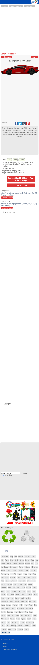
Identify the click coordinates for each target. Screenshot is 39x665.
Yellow (26, 629)
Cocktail (20, 571)
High (34, 591)
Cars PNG (12, 54)
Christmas (34, 567)
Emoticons (22, 581)
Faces (3, 584)
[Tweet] (20, 123)
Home (4, 6)
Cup (29, 574)
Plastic (8, 609)
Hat (19, 591)
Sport (22, 159)
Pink (2, 609)
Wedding (27, 626)
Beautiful (27, 557)
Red (15, 159)
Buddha (21, 564)
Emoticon (14, 581)
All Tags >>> (5, 633)
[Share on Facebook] (16, 123)
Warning (13, 626)
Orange (8, 605)
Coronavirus (5, 574)
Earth (28, 577)
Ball (15, 557)
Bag (11, 557)
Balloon (20, 557)
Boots (22, 560)
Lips (12, 598)
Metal (11, 602)
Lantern (29, 595)
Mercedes (4, 602)
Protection (29, 609)
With (14, 629)
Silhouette (28, 615)
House (3, 595)
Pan (26, 605)
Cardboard (4, 567)
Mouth (17, 602)
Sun (8, 622)
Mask (22, 598)
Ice (8, 595)
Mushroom (24, 602)
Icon (12, 595)
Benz (33, 557)
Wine (9, 629)
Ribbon (21, 612)
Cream (20, 574)
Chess (21, 567)
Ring (26, 612)
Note (34, 602)
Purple (3, 612)
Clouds (14, 571)
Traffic (22, 622)
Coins (26, 571)
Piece (31, 605)
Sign (21, 615)
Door (23, 577)
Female (9, 584)
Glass (18, 588)
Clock (3, 571)
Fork (9, 588)
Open (3, 605)
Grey (2, 591)
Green (34, 588)
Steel (34, 619)
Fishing (20, 584)
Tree (2, 626)
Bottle (27, 560)
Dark (34, 574)
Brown (9, 564)
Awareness (5, 557)
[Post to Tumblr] (24, 123)
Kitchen (17, 595)
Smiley (12, 619)
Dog (19, 577)
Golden (28, 588)
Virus (7, 626)
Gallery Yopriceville (16, 6)
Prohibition (20, 609)
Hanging (13, 591)
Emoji (7, 581)
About (5, 646)
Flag (25, 584)
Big (2, 560)
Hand (7, 591)
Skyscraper (5, 619)
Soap (18, 619)
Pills (35, 605)
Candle (27, 564)
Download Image (20, 185)
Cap (32, 564)
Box (36, 560)
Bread (3, 564)
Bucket (15, 564)
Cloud (8, 571)
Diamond (13, 577)
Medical (28, 598)
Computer (33, 571)
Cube (25, 574)
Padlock (15, 605)
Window (3, 629)
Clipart (3, 54)
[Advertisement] (19, 28)
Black (7, 560)
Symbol (13, 622)
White (34, 626)
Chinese (27, 567)
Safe (8, 615)
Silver (35, 615)
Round (3, 615)
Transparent (30, 622)
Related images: (9, 212)
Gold (23, 588)
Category (6, 403)
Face (33, 581)
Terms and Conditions (10, 650)
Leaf (2, 598)
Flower (30, 584)
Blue (11, 560)
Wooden (20, 629)
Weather (20, 626)
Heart (23, 591)
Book (16, 560)
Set (13, 615)
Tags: (4, 550)
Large (35, 595)
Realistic (10, 612)
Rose (31, 612)
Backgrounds (29, 6)
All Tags (5, 643)
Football (4, 588)
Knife (23, 595)
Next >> (34, 57)
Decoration (5, 577)
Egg (2, 581)
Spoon (23, 619)
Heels (29, 591)
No (30, 602)
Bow (32, 560)
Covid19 (13, 574)
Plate (13, 609)
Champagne (13, 567)
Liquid (17, 598)
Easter (34, 577)
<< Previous (6, 57)
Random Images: (7, 528)
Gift (14, 588)
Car (9, 159)
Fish (14, 584)
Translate (8, 475)
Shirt (17, 615)
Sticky (3, 622)
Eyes (28, 581)
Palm (21, 605)
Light (7, 598)
